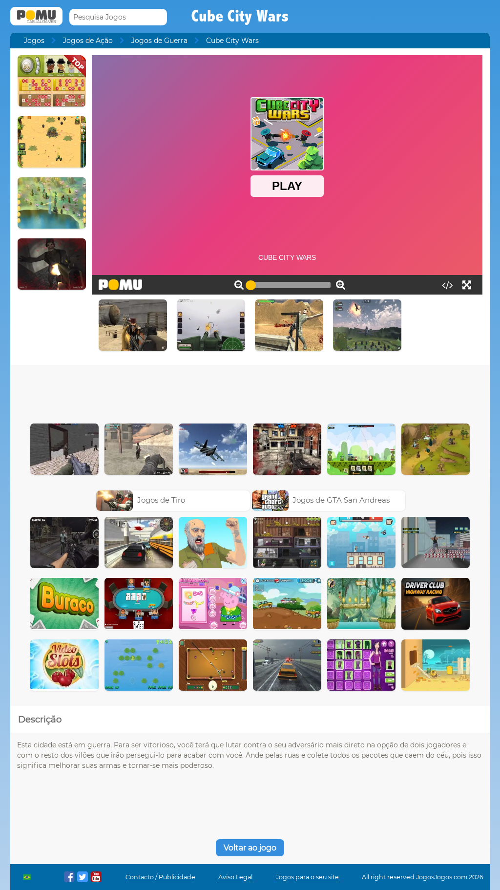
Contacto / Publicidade (160, 877)
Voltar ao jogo (250, 847)
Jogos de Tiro (161, 500)
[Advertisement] (250, 392)
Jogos (34, 40)
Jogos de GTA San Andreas (341, 500)
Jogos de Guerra (159, 40)
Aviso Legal (235, 877)
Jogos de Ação (88, 40)
